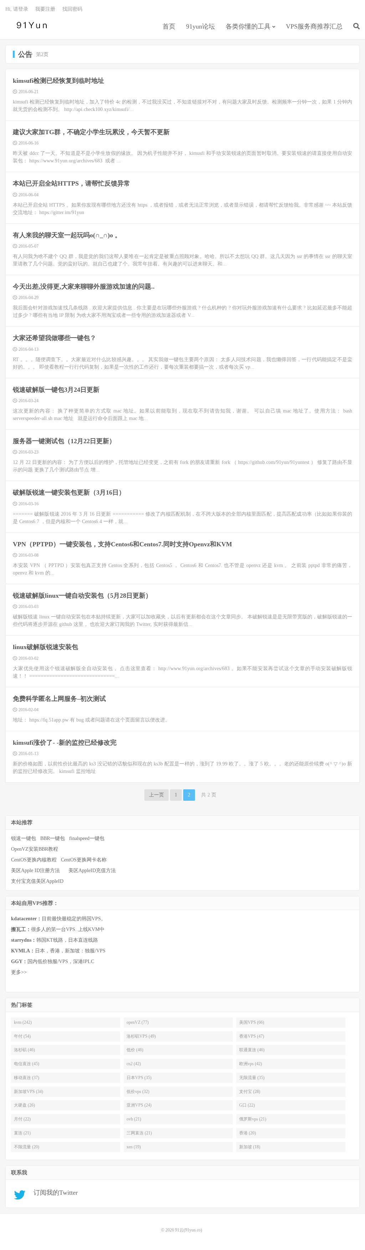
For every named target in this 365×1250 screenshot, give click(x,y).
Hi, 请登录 (16, 9)
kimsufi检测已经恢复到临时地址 (58, 80)
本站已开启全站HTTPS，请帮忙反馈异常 (71, 183)
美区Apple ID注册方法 (36, 870)
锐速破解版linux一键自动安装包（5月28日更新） (82, 595)
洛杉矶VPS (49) (141, 1036)
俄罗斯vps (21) (252, 1119)
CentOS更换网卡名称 (84, 859)
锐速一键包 (23, 838)
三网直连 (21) (139, 1132)
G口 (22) (247, 1105)
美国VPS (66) (251, 1022)
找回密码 (72, 9)
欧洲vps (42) (250, 1063)
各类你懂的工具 (248, 26)
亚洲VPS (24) (139, 1105)
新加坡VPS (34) (28, 1091)
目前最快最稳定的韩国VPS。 (58, 918)
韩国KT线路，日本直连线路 (54, 940)
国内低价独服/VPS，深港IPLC (52, 961)
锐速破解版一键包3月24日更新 (56, 389)
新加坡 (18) (249, 1146)
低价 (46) (135, 1049)
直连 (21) (22, 1132)
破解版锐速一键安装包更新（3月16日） (69, 492)
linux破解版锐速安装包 (45, 647)
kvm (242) (23, 1022)
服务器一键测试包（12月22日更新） (64, 441)
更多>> (19, 972)
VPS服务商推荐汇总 (314, 26)
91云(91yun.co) (30, 25)
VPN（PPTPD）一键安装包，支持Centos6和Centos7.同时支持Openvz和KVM (122, 544)
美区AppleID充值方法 (92, 870)
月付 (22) (22, 1119)
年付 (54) (22, 1036)
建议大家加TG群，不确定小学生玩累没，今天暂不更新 (91, 132)
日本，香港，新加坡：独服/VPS (58, 950)
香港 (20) (247, 1132)
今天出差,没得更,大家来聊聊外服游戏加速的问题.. (84, 286)
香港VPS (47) (251, 1036)
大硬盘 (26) (24, 1105)
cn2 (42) (134, 1063)
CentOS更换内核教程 (34, 859)
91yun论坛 (200, 26)
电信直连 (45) (26, 1063)
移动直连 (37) (26, 1077)
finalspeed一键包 (86, 838)
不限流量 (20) (26, 1146)
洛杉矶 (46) (24, 1049)
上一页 (156, 795)
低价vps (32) (138, 1091)
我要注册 (45, 9)
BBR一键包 (52, 838)
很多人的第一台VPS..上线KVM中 (57, 929)
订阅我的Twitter (53, 1192)
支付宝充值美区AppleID (37, 881)
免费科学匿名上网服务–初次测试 (59, 698)
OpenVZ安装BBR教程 (34, 849)
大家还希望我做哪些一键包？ (54, 337)
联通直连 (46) (251, 1049)
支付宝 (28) (249, 1091)
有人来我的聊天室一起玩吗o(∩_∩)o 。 (67, 235)
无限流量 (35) (251, 1077)
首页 (169, 26)
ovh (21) (134, 1119)
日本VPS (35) (139, 1077)
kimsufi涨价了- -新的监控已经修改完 (65, 742)
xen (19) (134, 1146)
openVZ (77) (138, 1022)
